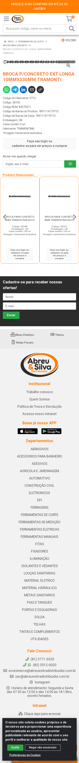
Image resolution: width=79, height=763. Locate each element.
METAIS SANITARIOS (39, 595)
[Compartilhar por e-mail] (31, 89)
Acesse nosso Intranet (39, 414)
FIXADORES (39, 551)
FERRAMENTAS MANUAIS (39, 537)
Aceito (15, 747)
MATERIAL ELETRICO (39, 580)
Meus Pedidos (24, 334)
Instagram (42, 682)
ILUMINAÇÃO (39, 559)
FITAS (39, 544)
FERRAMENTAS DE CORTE (39, 515)
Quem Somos (39, 399)
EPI (39, 500)
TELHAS (39, 624)
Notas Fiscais (24, 342)
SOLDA (39, 617)
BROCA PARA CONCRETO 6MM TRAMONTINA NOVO (20, 218)
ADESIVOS (39, 464)
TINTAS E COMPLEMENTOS (39, 632)
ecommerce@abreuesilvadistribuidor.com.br (42, 671)
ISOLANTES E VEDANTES (39, 566)
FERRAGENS (40, 507)
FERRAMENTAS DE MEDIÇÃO (39, 522)
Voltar (70, 40)
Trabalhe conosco (39, 392)
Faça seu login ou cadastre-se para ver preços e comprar (39, 143)
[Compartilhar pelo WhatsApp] (6, 89)
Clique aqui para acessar (42, 714)
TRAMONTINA (25, 128)
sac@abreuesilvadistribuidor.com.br (42, 676)
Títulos (59, 334)
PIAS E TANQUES (39, 602)
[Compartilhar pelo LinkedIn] (23, 89)
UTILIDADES (40, 639)
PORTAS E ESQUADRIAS (39, 610)
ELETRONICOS (39, 493)
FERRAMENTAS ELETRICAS (39, 529)
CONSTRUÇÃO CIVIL (39, 486)
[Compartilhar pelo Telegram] (15, 89)
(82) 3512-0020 (44, 665)
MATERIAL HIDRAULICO (39, 588)
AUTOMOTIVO (39, 478)
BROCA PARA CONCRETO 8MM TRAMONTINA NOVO (59, 218)
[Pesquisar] (72, 28)
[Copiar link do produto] (40, 89)
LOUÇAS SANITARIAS (39, 573)
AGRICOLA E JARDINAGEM (39, 471)
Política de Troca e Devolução (39, 407)
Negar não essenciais (43, 747)
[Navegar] (5, 217)
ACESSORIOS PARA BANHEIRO (39, 456)
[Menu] (6, 18)
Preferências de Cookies (25, 755)
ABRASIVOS (40, 449)
